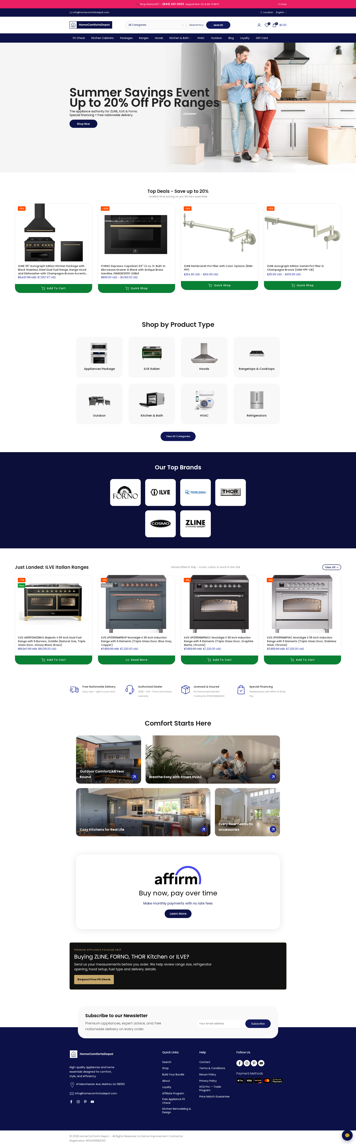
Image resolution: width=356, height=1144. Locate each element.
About (166, 1081)
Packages (126, 38)
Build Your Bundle (173, 1074)
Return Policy (207, 1074)
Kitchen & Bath (179, 38)
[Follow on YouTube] (92, 1102)
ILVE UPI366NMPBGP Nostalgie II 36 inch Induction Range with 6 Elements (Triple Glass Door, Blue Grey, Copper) (136, 641)
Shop (165, 1068)
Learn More (178, 914)
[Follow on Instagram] (78, 1102)
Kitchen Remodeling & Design (176, 1110)
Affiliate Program (173, 1093)
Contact (204, 1062)
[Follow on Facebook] (71, 1102)
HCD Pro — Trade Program (210, 1088)
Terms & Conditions (212, 1068)
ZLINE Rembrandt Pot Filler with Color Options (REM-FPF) (218, 267)
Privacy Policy (208, 1081)
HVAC (201, 38)
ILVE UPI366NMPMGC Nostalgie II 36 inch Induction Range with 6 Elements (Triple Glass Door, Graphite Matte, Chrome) (218, 641)
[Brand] (125, 492)
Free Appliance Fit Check (173, 1101)
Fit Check (79, 38)
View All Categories (178, 436)
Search (166, 1062)
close (74, 4)
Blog (231, 38)
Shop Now (87, 125)
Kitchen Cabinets (102, 38)
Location (268, 12)
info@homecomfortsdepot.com (91, 12)
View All (330, 567)
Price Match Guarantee (214, 1096)
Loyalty (244, 38)
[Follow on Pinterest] (85, 1102)
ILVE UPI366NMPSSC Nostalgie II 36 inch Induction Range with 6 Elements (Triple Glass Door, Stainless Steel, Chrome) (301, 641)
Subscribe (258, 1024)
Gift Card (262, 38)
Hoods (159, 38)
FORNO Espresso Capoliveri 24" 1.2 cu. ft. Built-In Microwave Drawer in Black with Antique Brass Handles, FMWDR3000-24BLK (133, 269)
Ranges (144, 38)
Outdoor (216, 38)
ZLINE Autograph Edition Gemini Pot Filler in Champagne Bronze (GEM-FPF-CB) (295, 267)
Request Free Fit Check (94, 979)
